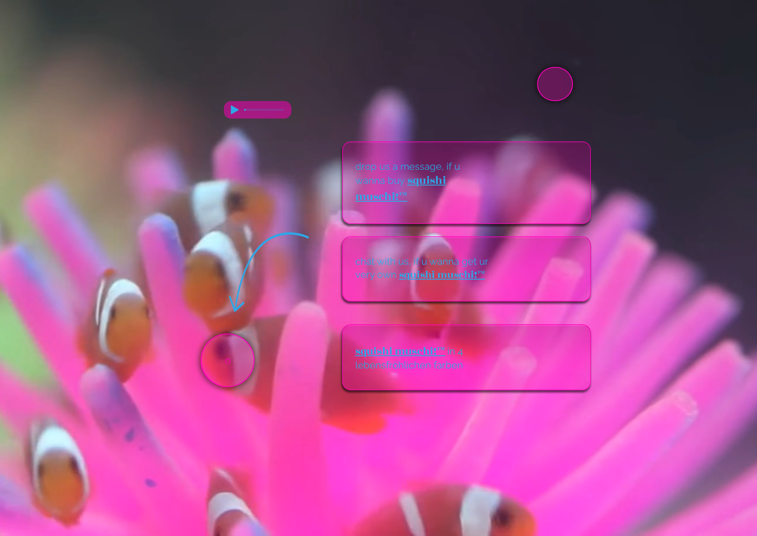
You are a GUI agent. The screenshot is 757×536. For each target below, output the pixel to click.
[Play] (235, 109)
